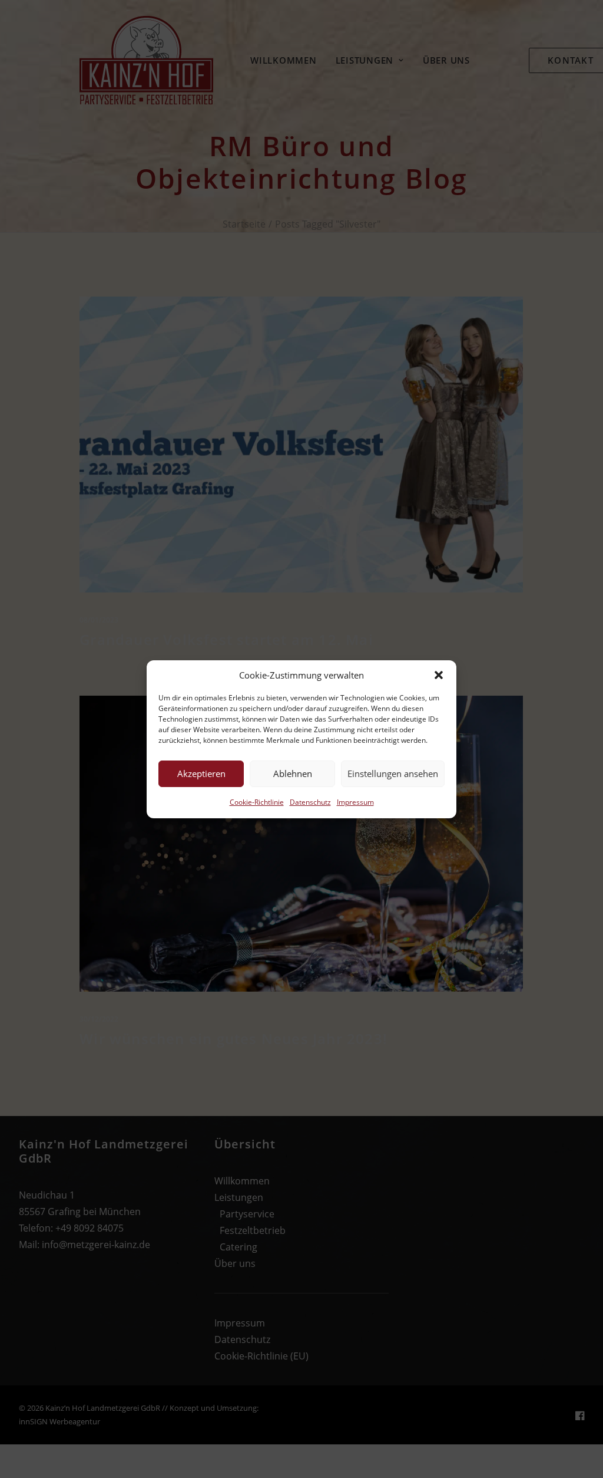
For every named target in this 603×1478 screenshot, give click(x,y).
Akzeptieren (201, 773)
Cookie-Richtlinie (257, 802)
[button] (439, 675)
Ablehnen (292, 773)
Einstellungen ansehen (392, 773)
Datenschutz (310, 802)
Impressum (355, 802)
